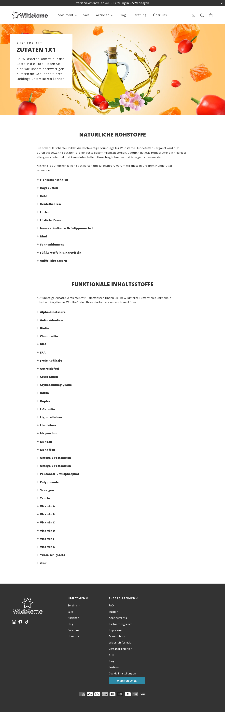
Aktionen (103, 15)
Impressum (116, 630)
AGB (111, 655)
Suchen (113, 612)
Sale (86, 15)
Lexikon (114, 667)
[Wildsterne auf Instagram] (14, 621)
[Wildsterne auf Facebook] (20, 621)
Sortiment (66, 15)
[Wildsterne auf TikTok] (27, 621)
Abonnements (118, 618)
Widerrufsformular (121, 642)
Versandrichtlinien (120, 649)
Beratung (139, 15)
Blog (122, 15)
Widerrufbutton (127, 680)
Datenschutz (117, 636)
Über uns (160, 15)
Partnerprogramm (120, 624)
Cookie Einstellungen (122, 673)
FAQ (111, 605)
